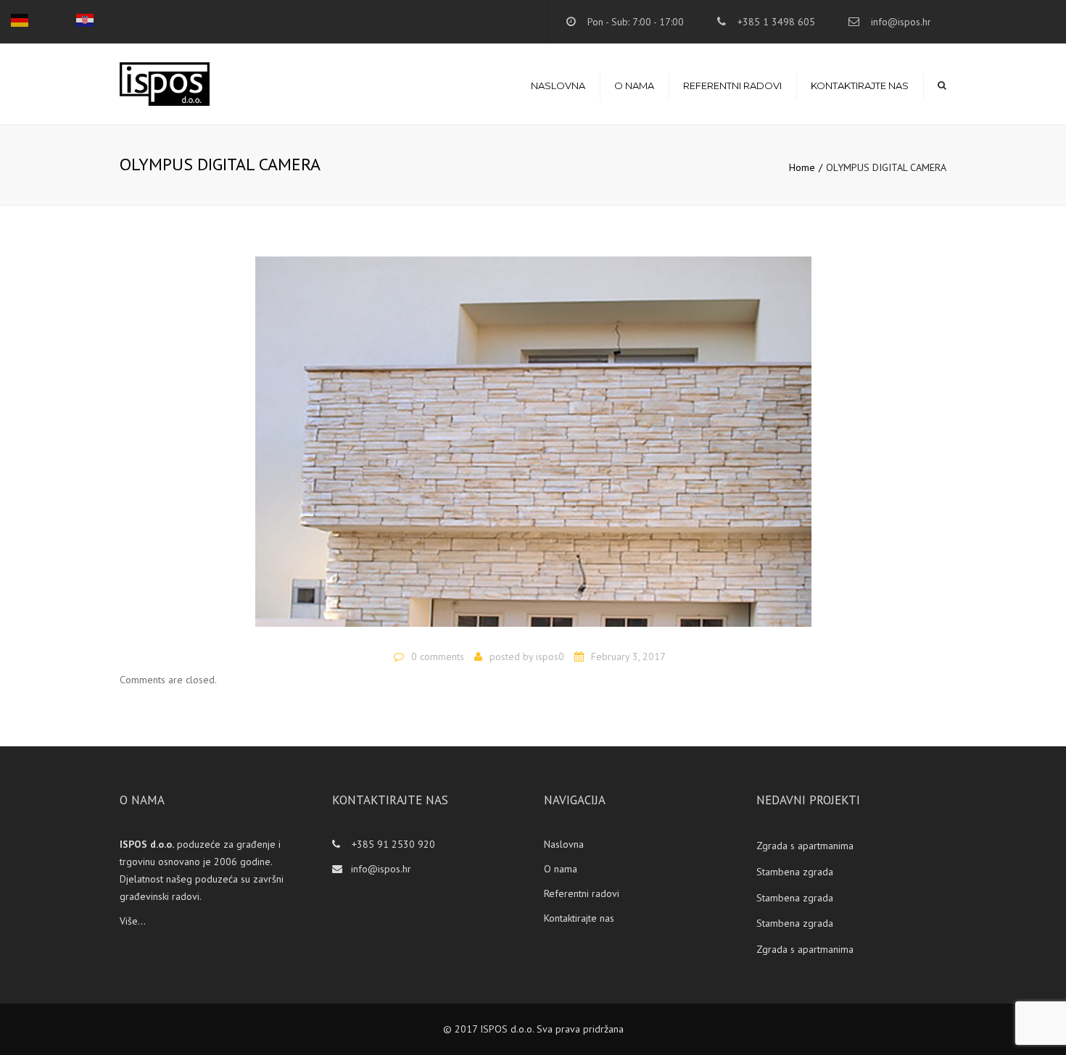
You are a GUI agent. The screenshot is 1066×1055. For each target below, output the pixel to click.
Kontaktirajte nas (860, 85)
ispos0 (550, 656)
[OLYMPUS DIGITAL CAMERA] (533, 447)
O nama (634, 85)
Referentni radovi (732, 85)
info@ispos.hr (901, 21)
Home (802, 167)
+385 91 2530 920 (392, 844)
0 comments (437, 656)
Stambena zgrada (794, 871)
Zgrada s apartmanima (805, 845)
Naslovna (558, 85)
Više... (133, 920)
